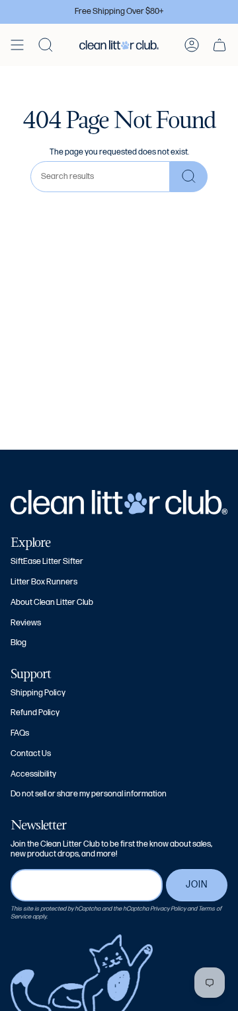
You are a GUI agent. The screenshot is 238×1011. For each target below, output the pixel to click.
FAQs (20, 733)
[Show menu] (17, 45)
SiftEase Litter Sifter (47, 562)
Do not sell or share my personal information (89, 794)
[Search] (189, 176)
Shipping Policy (38, 693)
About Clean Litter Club (52, 603)
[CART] (219, 45)
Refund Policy (35, 713)
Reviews (26, 623)
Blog (18, 643)
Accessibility (33, 774)
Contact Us (31, 754)
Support (31, 673)
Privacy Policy (168, 909)
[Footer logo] (119, 502)
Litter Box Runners (44, 582)
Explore (30, 542)
